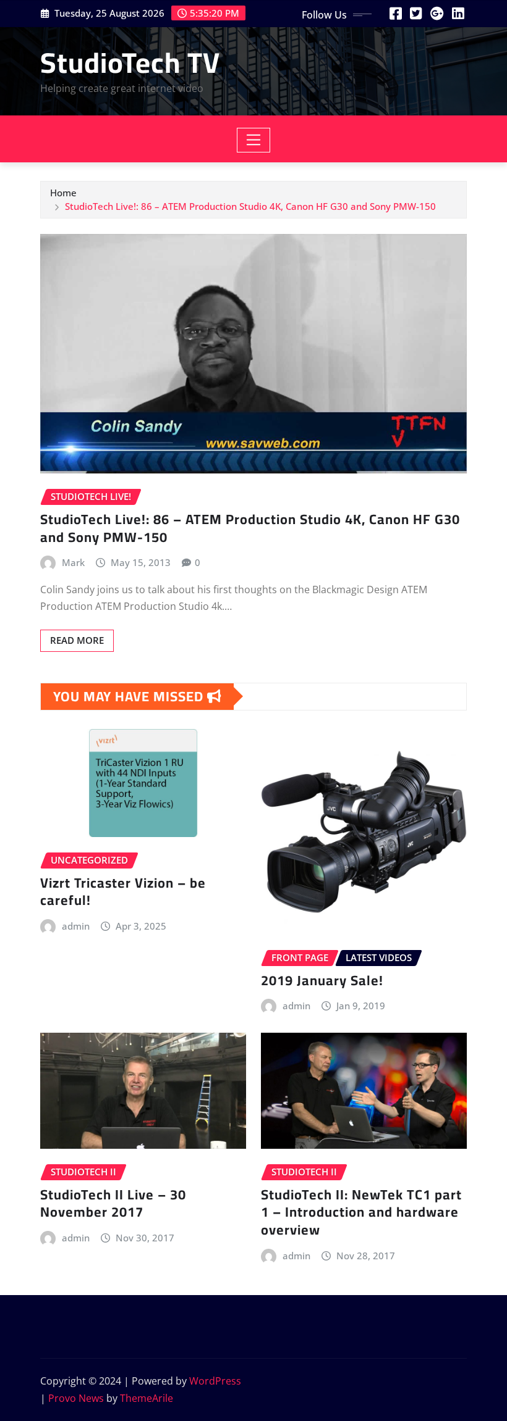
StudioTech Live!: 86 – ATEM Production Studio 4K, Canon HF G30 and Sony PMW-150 (250, 206)
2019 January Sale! (322, 980)
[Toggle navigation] (254, 140)
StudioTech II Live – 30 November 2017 (113, 1203)
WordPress (215, 1381)
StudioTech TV (130, 62)
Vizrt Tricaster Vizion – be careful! (123, 892)
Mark (73, 562)
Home (63, 192)
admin (76, 926)
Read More (77, 640)
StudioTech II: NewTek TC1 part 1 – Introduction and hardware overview (361, 1212)
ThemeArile (146, 1398)
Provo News (76, 1398)
